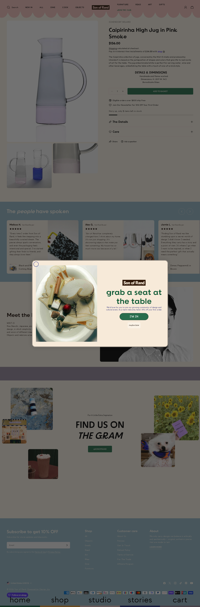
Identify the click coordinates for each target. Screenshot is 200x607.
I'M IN (134, 316)
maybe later (134, 325)
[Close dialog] (36, 264)
